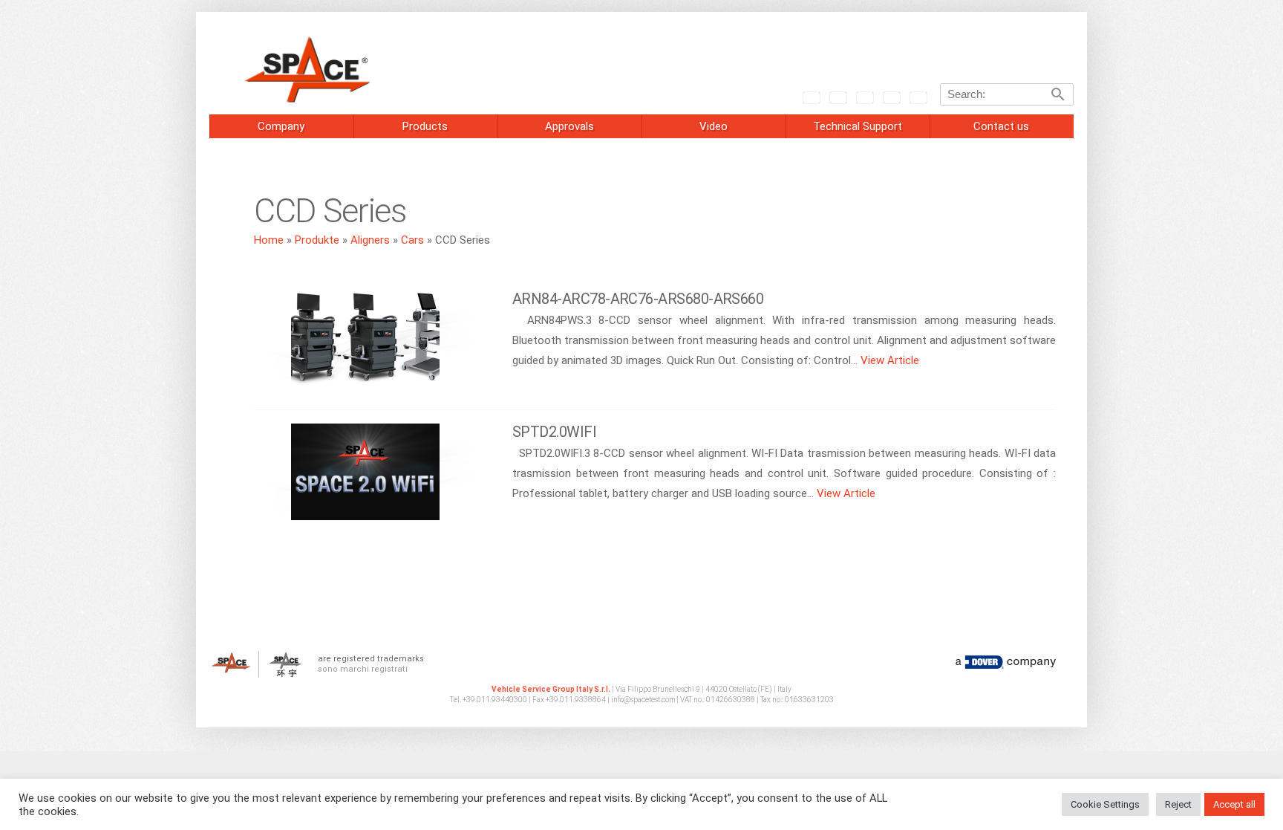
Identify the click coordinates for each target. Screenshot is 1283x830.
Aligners (370, 240)
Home (269, 240)
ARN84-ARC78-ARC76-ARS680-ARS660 (637, 299)
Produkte (317, 240)
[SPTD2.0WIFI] (365, 476)
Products (425, 126)
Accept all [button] (1234, 804)
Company (281, 126)
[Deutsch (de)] (864, 96)
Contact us (1001, 126)
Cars (412, 240)
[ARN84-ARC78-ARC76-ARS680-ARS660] (365, 343)
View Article (890, 360)
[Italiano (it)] (837, 96)
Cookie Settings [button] (1105, 804)
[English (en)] (810, 96)
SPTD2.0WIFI (554, 432)
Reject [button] (1178, 804)
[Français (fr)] (891, 96)
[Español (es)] (917, 96)
